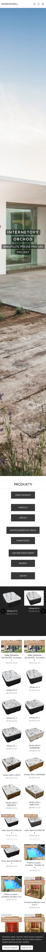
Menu (43, 4)
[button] (34, 4)
